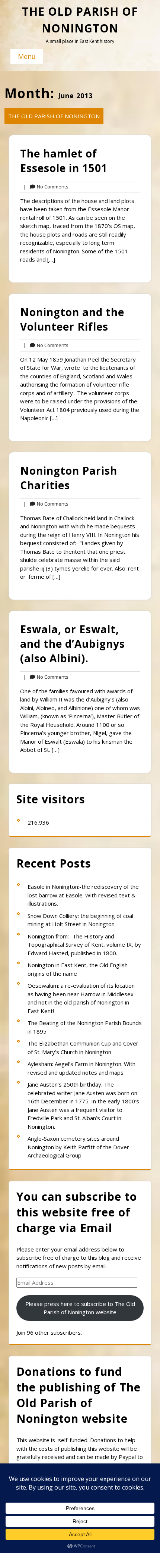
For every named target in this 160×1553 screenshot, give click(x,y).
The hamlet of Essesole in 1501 (64, 160)
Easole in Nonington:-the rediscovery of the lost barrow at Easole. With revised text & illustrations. (83, 895)
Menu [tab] (27, 56)
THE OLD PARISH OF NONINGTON (54, 116)
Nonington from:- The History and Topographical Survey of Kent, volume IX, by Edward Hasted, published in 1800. (84, 944)
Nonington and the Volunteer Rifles (72, 319)
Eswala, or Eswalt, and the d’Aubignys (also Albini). (72, 643)
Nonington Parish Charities (68, 477)
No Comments (45, 187)
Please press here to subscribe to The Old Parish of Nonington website (80, 1308)
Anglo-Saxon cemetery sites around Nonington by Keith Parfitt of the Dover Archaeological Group (78, 1147)
